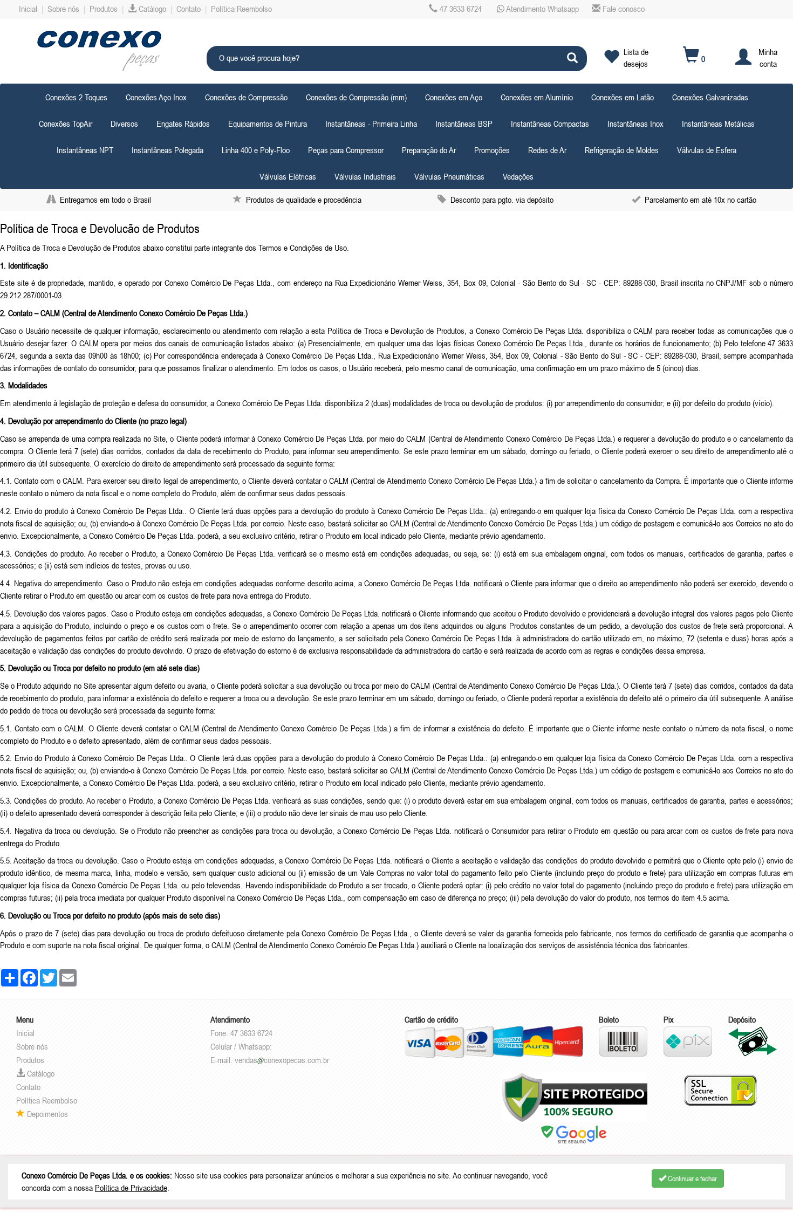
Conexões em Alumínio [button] (537, 97)
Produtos (104, 8)
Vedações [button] (518, 176)
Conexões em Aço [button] (453, 97)
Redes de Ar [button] (547, 150)
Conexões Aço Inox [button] (156, 97)
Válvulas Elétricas (287, 176)
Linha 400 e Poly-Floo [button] (256, 150)
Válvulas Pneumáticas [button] (449, 176)
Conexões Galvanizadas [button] (710, 97)
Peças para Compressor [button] (346, 150)
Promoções (492, 150)
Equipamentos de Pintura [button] (267, 123)
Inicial (28, 8)
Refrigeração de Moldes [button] (622, 150)
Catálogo (151, 8)
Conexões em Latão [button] (622, 97)
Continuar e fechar (691, 1178)
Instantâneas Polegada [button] (167, 150)
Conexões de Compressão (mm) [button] (356, 97)
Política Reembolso (241, 8)
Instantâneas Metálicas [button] (718, 123)
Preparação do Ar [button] (429, 150)
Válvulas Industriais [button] (365, 176)
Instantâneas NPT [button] (85, 150)
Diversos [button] (124, 123)
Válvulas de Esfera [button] (706, 150)
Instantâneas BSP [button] (464, 123)
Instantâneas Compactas (550, 123)
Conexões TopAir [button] (65, 123)
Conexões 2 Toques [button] (76, 97)
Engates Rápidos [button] (183, 123)
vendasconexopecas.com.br (282, 1060)
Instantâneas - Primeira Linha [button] (371, 123)
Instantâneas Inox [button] (635, 123)
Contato (188, 8)
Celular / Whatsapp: (241, 1046)
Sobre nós (63, 8)
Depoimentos (46, 1114)
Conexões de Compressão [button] (246, 97)
